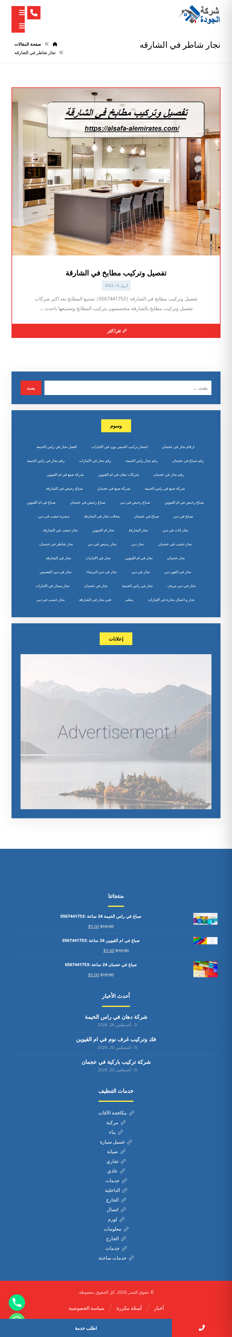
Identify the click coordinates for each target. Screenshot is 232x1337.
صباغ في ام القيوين (41, 502)
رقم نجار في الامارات (95, 460)
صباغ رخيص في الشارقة (64, 488)
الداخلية (112, 1190)
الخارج (112, 1199)
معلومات (112, 1228)
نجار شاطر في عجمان (56, 544)
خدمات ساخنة (112, 1257)
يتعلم (129, 599)
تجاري (112, 1161)
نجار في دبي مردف (181, 585)
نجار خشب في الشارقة (60, 530)
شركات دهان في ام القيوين (118, 474)
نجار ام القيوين (103, 530)
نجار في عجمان (96, 585)
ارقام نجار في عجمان (178, 446)
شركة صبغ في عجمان (113, 488)
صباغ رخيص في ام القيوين (184, 502)
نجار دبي (137, 544)
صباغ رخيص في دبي (135, 502)
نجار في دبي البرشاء (101, 571)
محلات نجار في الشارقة (102, 516)
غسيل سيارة (112, 1141)
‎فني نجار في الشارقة (95, 599)
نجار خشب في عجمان (175, 544)
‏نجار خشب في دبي (50, 599)
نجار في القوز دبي (177, 571)
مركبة (112, 1122)
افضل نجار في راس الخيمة (57, 446)
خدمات (112, 1180)
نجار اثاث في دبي (175, 530)
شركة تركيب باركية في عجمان (116, 1061)
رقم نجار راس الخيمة (142, 460)
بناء (112, 1132)
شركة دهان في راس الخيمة (116, 1016)
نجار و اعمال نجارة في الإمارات (171, 599)
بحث (31, 388)
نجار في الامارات (98, 557)
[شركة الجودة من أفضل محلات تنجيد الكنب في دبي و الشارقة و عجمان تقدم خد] (199, 15)
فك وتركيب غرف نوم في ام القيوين (116, 1039)
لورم (112, 1219)
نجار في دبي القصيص (56, 571)
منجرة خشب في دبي (53, 516)
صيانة (112, 1151)
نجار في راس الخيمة (137, 585)
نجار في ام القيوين (139, 557)
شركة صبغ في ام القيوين (65, 474)
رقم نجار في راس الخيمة (46, 460)
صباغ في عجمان (146, 516)
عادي (112, 1170)
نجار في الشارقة (58, 557)
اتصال (112, 1209)
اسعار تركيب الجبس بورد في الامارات (119, 446)
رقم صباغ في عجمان (188, 460)
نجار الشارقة (138, 530)
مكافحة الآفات (112, 1112)
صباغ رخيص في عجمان (87, 502)
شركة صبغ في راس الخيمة (165, 488)
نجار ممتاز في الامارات (52, 585)
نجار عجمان (176, 557)
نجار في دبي (140, 571)
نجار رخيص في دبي (102, 544)
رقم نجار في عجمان (168, 474)
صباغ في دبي (183, 516)
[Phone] (17, 1302)
